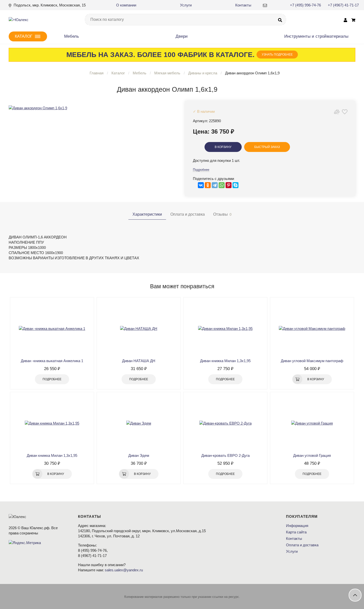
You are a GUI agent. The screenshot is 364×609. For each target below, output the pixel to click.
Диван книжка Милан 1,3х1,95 (225, 361)
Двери (182, 36)
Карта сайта (296, 532)
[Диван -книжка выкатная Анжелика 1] (52, 328)
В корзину (223, 147)
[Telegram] (215, 185)
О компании (126, 5)
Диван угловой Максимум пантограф (312, 361)
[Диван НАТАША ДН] (139, 328)
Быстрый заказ (267, 147)
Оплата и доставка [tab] (187, 214)
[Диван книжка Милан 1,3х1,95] (225, 328)
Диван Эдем (138, 455)
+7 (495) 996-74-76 (305, 5)
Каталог (118, 73)
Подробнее (201, 170)
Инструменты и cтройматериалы (316, 36)
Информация (297, 525)
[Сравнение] (336, 112)
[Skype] (235, 185)
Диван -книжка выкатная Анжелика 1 (52, 361)
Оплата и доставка (302, 545)
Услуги (186, 5)
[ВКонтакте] (201, 185)
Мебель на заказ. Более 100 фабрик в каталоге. (179, 54)
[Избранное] (344, 112)
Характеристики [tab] (147, 214)
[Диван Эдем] (139, 423)
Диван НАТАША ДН (138, 361)
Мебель (71, 36)
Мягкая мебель (167, 73)
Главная (97, 73)
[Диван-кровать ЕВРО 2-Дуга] (225, 423)
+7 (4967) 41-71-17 (343, 5)
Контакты (243, 5)
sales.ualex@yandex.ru (124, 570)
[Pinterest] (229, 185)
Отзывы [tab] (222, 214)
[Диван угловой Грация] (312, 423)
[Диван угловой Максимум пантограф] (312, 328)
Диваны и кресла (202, 73)
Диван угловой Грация (312, 455)
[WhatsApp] (222, 185)
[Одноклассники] (208, 185)
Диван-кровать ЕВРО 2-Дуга (225, 455)
